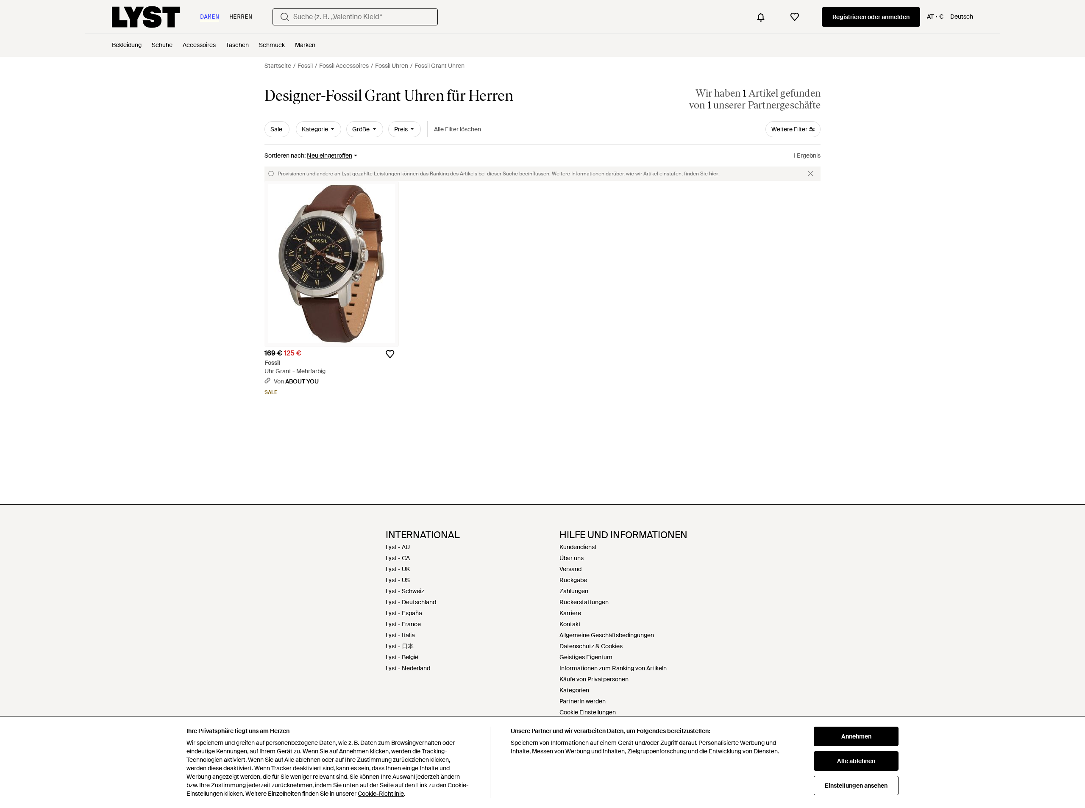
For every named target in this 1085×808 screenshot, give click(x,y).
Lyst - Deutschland (411, 602)
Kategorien (574, 690)
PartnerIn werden (582, 701)
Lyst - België (402, 657)
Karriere (570, 613)
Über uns (571, 558)
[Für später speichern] (389, 354)
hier (713, 173)
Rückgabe (573, 580)
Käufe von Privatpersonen (594, 679)
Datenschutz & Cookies (591, 646)
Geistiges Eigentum (585, 657)
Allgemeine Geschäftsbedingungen (606, 635)
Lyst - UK (398, 569)
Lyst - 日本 (400, 646)
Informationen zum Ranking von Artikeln (613, 668)
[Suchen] (285, 17)
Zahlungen (573, 591)
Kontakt (570, 624)
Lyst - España (404, 613)
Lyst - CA (398, 558)
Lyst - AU (398, 547)
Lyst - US (398, 580)
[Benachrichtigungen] (761, 17)
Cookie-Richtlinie (381, 793)
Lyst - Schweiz (405, 591)
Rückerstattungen (584, 602)
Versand (570, 569)
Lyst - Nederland (408, 668)
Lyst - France (403, 624)
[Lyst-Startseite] (146, 17)
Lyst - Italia (400, 635)
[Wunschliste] (795, 17)
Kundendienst (578, 547)
